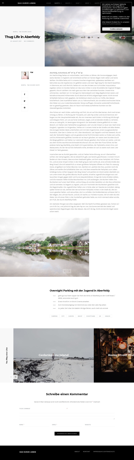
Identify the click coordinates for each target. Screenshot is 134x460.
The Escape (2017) (25, 31)
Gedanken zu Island (54, 355)
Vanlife (107, 316)
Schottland (90, 316)
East (78, 3)
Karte (97, 3)
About (77, 451)
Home (48, 3)
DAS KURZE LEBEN (27, 3)
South (67, 3)
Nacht (80, 316)
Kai (31, 72)
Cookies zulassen (116, 29)
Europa (71, 316)
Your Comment (24, 408)
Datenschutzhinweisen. (112, 24)
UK (100, 316)
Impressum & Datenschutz (104, 451)
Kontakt (86, 451)
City (63, 316)
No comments (29, 41)
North (57, 3)
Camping (54, 316)
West (87, 3)
